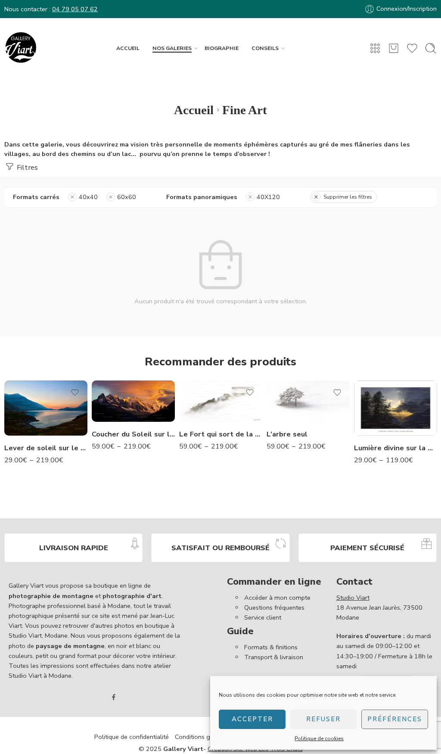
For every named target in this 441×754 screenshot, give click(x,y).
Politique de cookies (319, 738)
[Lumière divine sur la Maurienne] (395, 408)
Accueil (194, 110)
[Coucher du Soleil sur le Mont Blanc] (133, 401)
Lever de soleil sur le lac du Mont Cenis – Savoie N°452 (45, 448)
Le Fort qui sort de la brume (220, 434)
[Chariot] (394, 48)
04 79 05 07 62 (75, 9)
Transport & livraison (273, 657)
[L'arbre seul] (308, 401)
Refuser (323, 719)
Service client (262, 617)
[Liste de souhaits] (75, 392)
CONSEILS (265, 48)
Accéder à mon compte (277, 597)
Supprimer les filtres (347, 196)
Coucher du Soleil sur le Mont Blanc (133, 434)
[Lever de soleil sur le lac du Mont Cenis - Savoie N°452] (45, 408)
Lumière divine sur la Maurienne (395, 448)
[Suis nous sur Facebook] (113, 697)
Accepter (252, 719)
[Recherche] (431, 48)
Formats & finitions (271, 647)
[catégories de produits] (375, 48)
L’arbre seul (287, 434)
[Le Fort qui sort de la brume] (220, 401)
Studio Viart (353, 597)
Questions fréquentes (274, 607)
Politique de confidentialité (131, 736)
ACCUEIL (128, 48)
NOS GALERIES (172, 48)
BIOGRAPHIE (222, 48)
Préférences (394, 719)
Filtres (26, 167)
